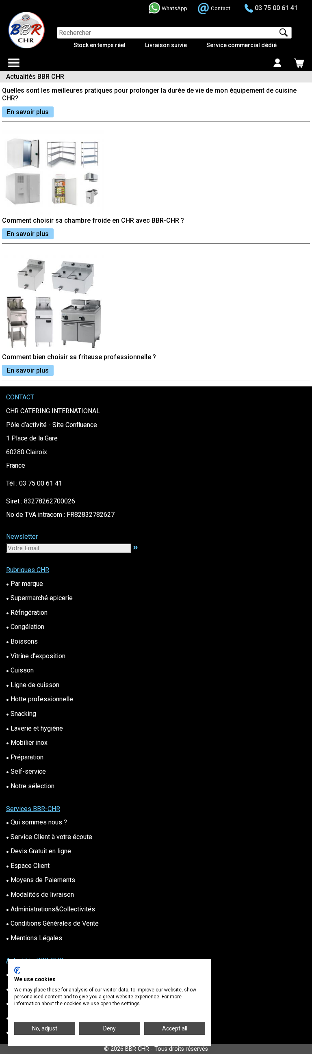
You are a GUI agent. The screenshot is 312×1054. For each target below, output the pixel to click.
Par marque (24, 584)
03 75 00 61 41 (276, 8)
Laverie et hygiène (34, 728)
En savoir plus (28, 112)
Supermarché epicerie (39, 598)
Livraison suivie (166, 45)
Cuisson (20, 670)
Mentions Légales (34, 938)
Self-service (26, 771)
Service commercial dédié (241, 45)
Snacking (21, 714)
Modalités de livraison (40, 894)
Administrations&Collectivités (50, 909)
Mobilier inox (27, 742)
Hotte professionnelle (39, 699)
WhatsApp (174, 8)
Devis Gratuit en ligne (38, 851)
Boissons (22, 641)
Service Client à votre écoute (49, 837)
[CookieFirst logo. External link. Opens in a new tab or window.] (17, 970)
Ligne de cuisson (32, 685)
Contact (220, 8)
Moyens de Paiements (40, 880)
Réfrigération (27, 612)
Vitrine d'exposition (35, 656)
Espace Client (28, 866)
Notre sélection (30, 786)
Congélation (25, 627)
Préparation (24, 757)
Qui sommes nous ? (36, 822)
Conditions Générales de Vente (52, 923)
